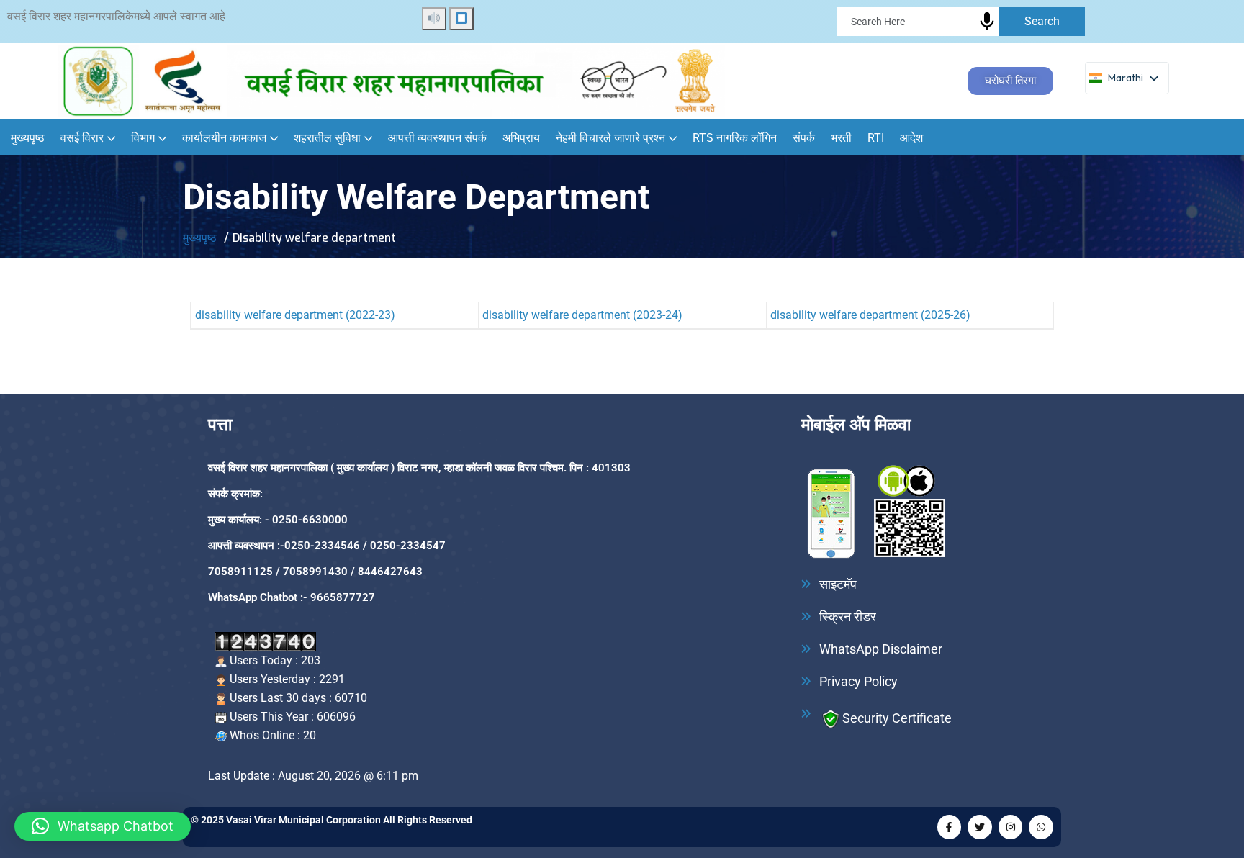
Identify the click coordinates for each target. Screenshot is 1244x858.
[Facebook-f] (949, 827)
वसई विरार (82, 138)
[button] (102, 826)
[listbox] (1127, 78)
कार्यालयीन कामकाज (224, 138)
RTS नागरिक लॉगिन (735, 138)
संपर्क (804, 138)
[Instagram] (1011, 827)
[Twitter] (980, 827)
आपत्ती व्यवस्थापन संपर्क (437, 138)
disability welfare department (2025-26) (870, 315)
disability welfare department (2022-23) (295, 315)
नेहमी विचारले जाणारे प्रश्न (610, 138)
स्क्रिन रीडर (847, 616)
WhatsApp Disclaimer (880, 649)
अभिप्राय (521, 138)
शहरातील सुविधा (327, 138)
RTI (875, 138)
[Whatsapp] (1041, 827)
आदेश (911, 138)
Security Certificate (897, 717)
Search (1042, 21)
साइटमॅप (838, 584)
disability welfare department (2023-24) (582, 315)
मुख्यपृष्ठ (28, 138)
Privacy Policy (858, 681)
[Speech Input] (1136, 25)
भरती (841, 138)
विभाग (143, 138)
